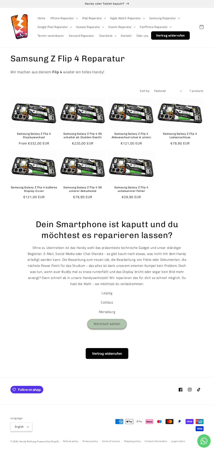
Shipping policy (132, 441)
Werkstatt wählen (107, 323)
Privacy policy (90, 441)
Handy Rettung (27, 441)
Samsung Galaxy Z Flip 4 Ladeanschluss (180, 135)
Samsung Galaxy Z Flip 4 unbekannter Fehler (131, 189)
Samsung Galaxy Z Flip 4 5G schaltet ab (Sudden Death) (82, 135)
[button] (64, 18)
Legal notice (178, 441)
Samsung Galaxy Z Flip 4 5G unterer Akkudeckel (82, 189)
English (19, 426)
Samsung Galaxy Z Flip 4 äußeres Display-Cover (34, 189)
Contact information (156, 441)
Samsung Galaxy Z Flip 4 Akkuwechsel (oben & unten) (131, 135)
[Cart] (201, 27)
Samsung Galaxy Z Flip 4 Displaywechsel (34, 135)
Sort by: (145, 91)
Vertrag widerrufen (107, 353)
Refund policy (70, 441)
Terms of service (111, 441)
